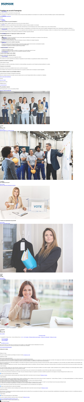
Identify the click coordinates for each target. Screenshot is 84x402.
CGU (22, 337)
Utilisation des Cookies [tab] (3, 356)
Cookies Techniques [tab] (3, 365)
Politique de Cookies (53, 337)
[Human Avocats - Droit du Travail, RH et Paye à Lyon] (14, 6)
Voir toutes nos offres (42, 335)
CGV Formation (26, 337)
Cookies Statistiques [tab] (3, 376)
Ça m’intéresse (2, 19)
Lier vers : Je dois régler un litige (5, 223)
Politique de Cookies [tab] (3, 353)
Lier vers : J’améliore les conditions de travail (7, 130)
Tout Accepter (2, 347)
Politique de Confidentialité (45, 337)
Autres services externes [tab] (3, 389)
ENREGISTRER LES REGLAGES (12, 398)
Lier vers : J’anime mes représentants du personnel (7, 185)
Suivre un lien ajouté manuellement (5, 16)
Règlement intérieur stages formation (34, 337)
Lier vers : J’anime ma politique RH (5, 90)
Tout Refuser (6, 347)
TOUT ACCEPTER (3, 398)
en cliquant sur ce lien (26, 354)
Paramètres (10, 347)
